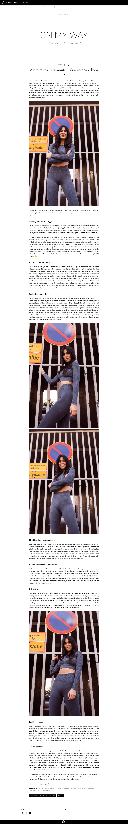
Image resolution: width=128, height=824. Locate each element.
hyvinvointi (58, 788)
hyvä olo (51, 788)
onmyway (68, 65)
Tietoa (22, 2)
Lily (64, 821)
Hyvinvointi (34, 796)
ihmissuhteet (65, 788)
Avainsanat (29, 7)
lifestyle (79, 788)
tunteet (40, 790)
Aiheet (10, 2)
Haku (43, 7)
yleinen (48, 790)
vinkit (43, 790)
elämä (47, 788)
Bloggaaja (11, 7)
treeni (30, 790)
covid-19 (41, 788)
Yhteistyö (20, 7)
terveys (84, 788)
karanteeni (73, 788)
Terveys (60, 796)
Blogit (16, 2)
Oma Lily (28, 2)
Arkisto (38, 7)
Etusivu (4, 7)
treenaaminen (90, 788)
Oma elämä (43, 796)
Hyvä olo (52, 796)
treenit (35, 790)
